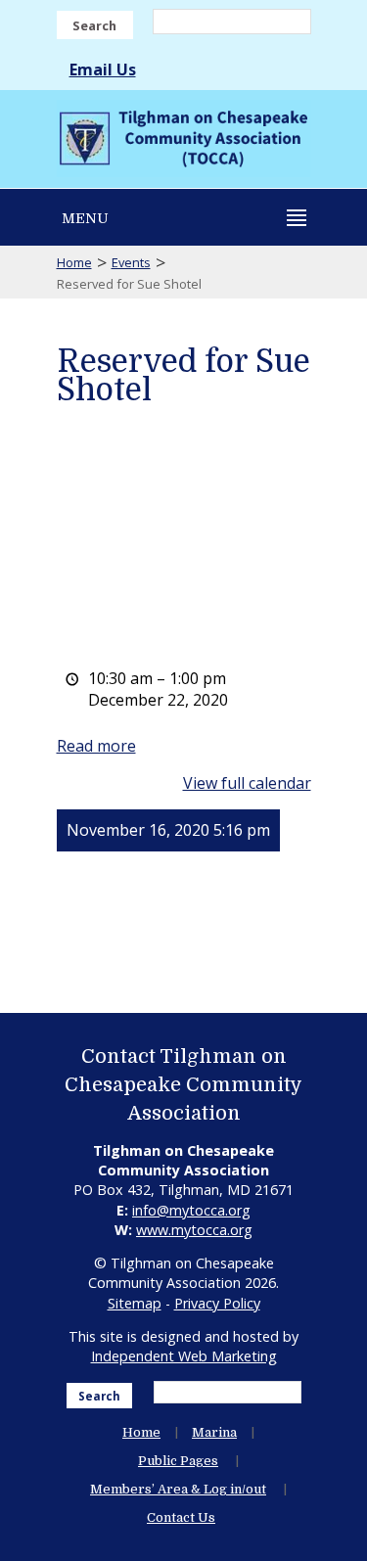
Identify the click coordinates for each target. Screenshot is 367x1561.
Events (131, 262)
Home (74, 262)
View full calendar (247, 783)
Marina (214, 1432)
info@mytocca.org (191, 1210)
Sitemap (134, 1303)
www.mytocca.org (194, 1229)
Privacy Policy (217, 1303)
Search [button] (94, 25)
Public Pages (178, 1460)
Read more (96, 746)
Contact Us (181, 1517)
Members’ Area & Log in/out (178, 1489)
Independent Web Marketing (184, 1356)
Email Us (102, 69)
